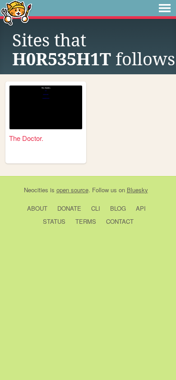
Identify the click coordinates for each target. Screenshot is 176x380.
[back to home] (16, 12)
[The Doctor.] (46, 107)
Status (54, 221)
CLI (95, 208)
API (141, 208)
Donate (69, 208)
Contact (120, 221)
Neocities (36, 189)
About (37, 208)
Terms (85, 221)
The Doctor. (26, 138)
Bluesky (137, 189)
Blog (118, 208)
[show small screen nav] (164, 8)
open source (72, 189)
